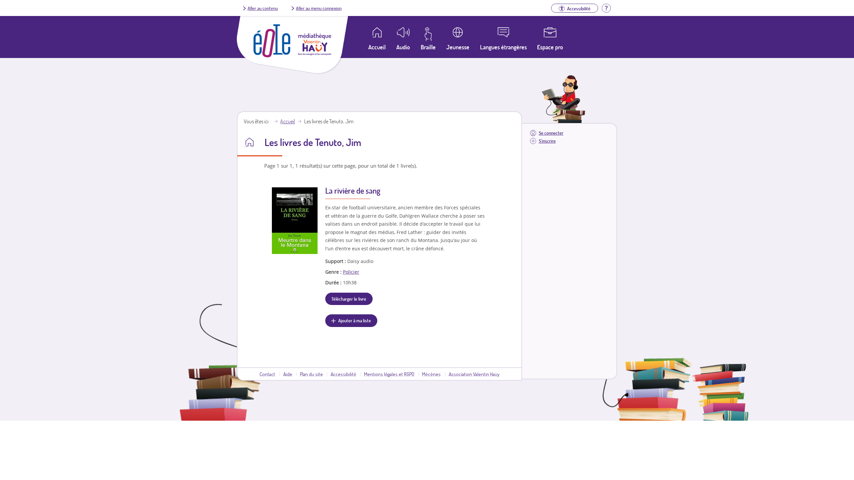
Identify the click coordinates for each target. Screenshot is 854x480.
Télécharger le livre (348, 299)
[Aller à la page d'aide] (606, 7)
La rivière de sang (352, 190)
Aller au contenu (263, 8)
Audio (403, 47)
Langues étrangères (503, 47)
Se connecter (551, 133)
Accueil (287, 121)
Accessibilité (343, 374)
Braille (428, 47)
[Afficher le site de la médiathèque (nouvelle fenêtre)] (314, 53)
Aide (287, 374)
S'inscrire (547, 141)
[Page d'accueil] (272, 55)
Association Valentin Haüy (474, 374)
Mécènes (431, 374)
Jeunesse (457, 47)
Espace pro (550, 47)
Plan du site (311, 374)
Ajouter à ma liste (354, 320)
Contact (267, 374)
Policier (351, 272)
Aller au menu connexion (319, 8)
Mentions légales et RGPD (389, 374)
